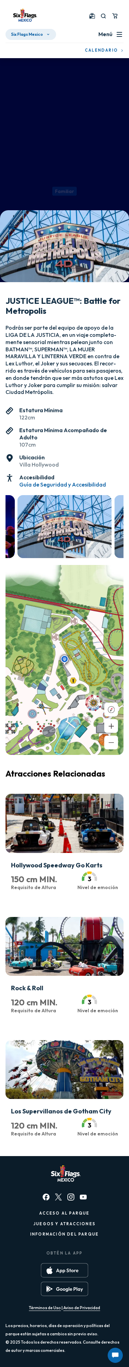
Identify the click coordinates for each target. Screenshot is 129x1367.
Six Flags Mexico (27, 34)
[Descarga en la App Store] (64, 1270)
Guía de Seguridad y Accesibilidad (62, 484)
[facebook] (46, 1197)
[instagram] (71, 1197)
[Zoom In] (111, 726)
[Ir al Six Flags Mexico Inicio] (24, 16)
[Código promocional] (92, 16)
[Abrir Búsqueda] (103, 16)
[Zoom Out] (111, 742)
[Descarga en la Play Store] (64, 1289)
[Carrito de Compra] (115, 16)
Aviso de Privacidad (81, 1307)
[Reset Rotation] (111, 709)
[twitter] (58, 1197)
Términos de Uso (45, 1307)
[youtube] (83, 1197)
